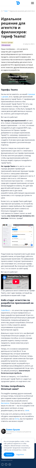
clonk (27, 410)
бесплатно (5, 403)
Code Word (5, 310)
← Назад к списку (7, 439)
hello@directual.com (6, 460)
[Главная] (2, 11)
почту (17, 419)
